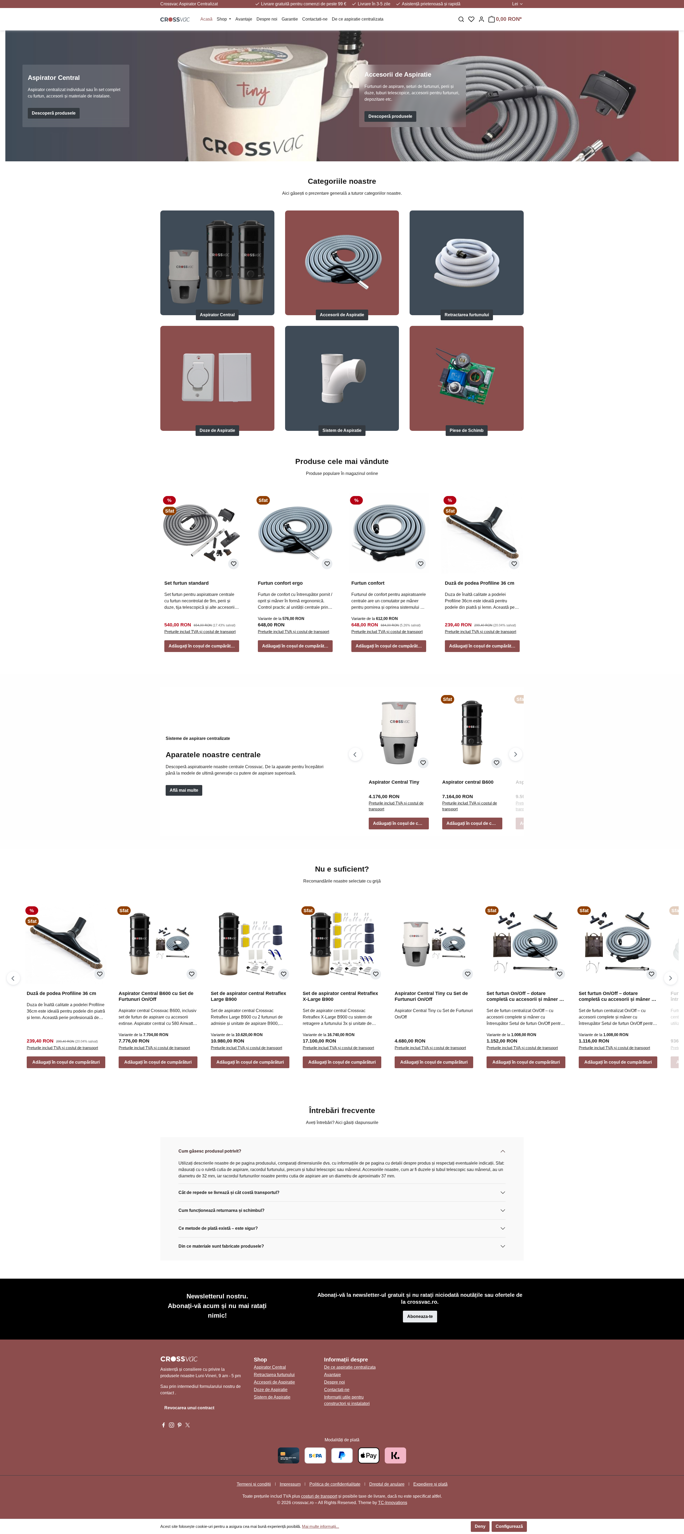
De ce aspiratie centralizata (350, 1367)
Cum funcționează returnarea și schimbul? (221, 1210)
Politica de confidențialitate (334, 1484)
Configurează (509, 1526)
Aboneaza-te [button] (420, 1316)
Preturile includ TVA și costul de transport (200, 631)
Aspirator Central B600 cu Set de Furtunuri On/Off (156, 996)
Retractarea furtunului (467, 315)
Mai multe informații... (320, 1526)
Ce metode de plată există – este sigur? (218, 1228)
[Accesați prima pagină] (175, 19)
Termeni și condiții (254, 1484)
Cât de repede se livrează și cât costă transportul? (228, 1192)
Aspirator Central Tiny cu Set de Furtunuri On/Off (431, 996)
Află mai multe (184, 790)
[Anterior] (355, 754)
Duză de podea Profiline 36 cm (479, 583)
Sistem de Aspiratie (342, 430)
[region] (435, 762)
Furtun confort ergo (280, 583)
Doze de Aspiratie (217, 430)
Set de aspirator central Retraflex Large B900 (248, 996)
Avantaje (332, 1374)
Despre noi (334, 1382)
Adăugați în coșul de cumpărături (202, 646)
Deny (480, 1526)
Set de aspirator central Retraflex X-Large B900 (340, 996)
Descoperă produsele (54, 113)
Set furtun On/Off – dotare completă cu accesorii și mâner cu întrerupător (526, 996)
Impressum (290, 1484)
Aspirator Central (217, 315)
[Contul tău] (481, 19)
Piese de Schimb (467, 430)
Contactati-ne (336, 1389)
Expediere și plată (430, 1484)
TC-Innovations (392, 1502)
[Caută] (461, 19)
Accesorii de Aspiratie (342, 315)
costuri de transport (319, 1496)
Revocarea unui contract (189, 1408)
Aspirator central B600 (467, 782)
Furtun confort (367, 583)
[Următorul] (515, 754)
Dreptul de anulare (387, 1484)
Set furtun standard (186, 583)
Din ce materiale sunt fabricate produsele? (221, 1246)
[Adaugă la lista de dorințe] (233, 564)
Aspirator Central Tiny (394, 782)
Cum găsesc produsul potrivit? (209, 1151)
